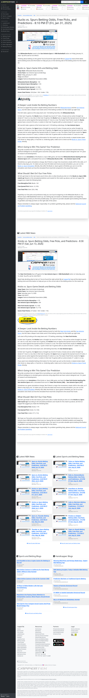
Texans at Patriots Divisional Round (65, 586)
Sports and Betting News (27, 15)
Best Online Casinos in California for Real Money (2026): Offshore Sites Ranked (33, 571)
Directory (5, 25)
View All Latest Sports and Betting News (71, 543)
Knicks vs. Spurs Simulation (26, 389)
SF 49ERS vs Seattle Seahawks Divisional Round (69, 593)
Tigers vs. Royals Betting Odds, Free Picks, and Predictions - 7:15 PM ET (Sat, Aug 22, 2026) (76, 532)
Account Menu (6, 9)
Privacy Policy (74, 630)
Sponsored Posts (39, 634)
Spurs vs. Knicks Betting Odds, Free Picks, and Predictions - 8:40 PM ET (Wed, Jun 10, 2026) (40, 464)
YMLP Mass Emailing (40, 650)
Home (19, 629)
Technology (38, 629)
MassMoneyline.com (59, 565)
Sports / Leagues (7, 16)
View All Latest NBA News (34, 543)
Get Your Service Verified (41, 635)
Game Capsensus (7, 42)
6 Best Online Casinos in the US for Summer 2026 (33, 579)
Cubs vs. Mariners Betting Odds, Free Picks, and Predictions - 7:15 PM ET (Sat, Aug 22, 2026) (77, 505)
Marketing (38, 630)
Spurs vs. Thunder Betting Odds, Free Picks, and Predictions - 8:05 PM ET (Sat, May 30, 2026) (40, 519)
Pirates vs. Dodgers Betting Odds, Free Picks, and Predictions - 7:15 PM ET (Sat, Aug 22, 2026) (76, 519)
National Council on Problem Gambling (48, 679)
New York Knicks (65, 331)
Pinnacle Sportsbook (58, 629)
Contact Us (20, 656)
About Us (19, 650)
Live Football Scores (58, 632)
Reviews (19, 637)
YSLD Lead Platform (40, 649)
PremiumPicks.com (41, 313)
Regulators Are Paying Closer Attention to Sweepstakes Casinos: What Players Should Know (33, 596)
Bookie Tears (6, 31)
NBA (34, 15)
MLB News (70, 470)
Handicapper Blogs (40, 642)
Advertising (38, 632)
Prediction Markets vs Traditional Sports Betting (69, 579)
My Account (6, 7)
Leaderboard (6, 23)
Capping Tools (21, 639)
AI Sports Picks (57, 634)
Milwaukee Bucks (65, 108)
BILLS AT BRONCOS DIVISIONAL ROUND (66, 600)
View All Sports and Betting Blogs (34, 613)
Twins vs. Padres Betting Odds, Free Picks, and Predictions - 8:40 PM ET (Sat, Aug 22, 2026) (76, 464)
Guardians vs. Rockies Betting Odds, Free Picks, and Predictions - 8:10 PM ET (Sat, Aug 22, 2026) (76, 491)
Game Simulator (7, 40)
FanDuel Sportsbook (58, 630)
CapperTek (19, 15)
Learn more (49, 211)
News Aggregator (7, 44)
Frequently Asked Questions (42, 644)
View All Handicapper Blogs (70, 607)
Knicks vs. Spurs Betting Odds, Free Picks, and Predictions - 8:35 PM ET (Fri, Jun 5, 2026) (40, 491)
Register (3, 696)
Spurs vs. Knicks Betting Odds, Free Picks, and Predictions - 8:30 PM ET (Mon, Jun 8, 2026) (40, 478)
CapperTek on (39, 652)
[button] (86, 2)
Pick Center (6, 14)
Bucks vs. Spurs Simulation (26, 166)
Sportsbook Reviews (8, 29)
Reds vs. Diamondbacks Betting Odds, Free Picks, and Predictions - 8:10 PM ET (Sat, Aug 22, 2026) (76, 478)
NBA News (20, 27)
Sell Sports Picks (21, 654)
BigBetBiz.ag (46, 95)
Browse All (5, 51)
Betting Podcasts (7, 46)
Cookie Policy (74, 632)
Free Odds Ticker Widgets (42, 645)
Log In (7, 696)
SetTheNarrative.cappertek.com (61, 581)
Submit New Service (40, 637)
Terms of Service (75, 629)
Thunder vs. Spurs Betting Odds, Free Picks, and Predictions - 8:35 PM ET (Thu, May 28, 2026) (40, 532)
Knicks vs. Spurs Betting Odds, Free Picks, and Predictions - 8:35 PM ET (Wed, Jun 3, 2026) (40, 505)
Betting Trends (6, 36)
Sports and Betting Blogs (41, 640)
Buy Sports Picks (21, 652)
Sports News (6, 18)
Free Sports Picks (39, 647)
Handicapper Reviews (8, 27)
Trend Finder (6, 38)
